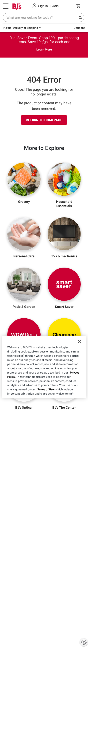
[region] (44, 367)
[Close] (79, 341)
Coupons (79, 27)
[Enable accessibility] (84, 642)
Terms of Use (46, 389)
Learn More (44, 49)
